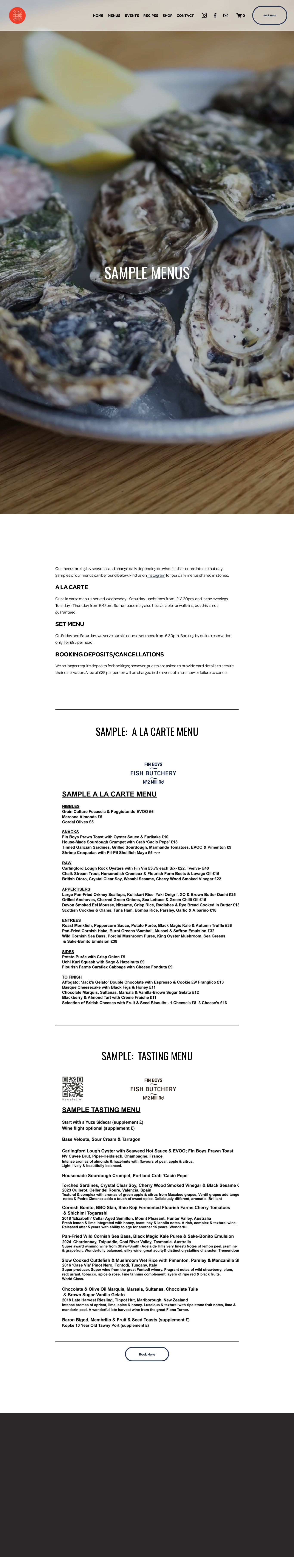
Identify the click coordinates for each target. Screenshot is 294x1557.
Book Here (269, 15)
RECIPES (150, 15)
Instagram (156, 575)
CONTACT (185, 15)
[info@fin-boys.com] (226, 15)
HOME (98, 15)
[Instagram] (204, 15)
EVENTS (132, 15)
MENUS (114, 15)
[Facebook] (215, 15)
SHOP (167, 15)
